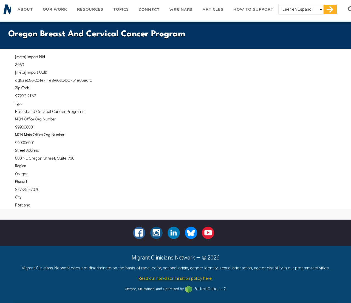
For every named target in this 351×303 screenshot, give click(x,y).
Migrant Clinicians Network (6, 11)
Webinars (181, 9)
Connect (149, 9)
